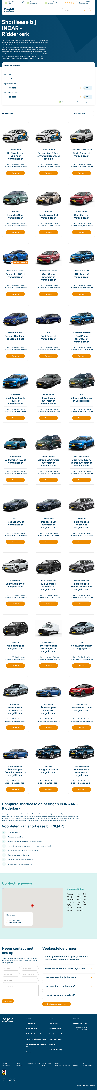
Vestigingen (53, 1023)
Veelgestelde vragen (56, 1050)
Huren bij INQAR (55, 1029)
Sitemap (37, 1063)
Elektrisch (29, 1052)
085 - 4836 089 (14, 920)
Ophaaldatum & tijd (10, 84)
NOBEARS (92, 1085)
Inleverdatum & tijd (10, 93)
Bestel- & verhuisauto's (33, 1034)
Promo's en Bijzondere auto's (36, 1039)
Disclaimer (30, 1063)
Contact (52, 1044)
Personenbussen (31, 1029)
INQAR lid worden (55, 1039)
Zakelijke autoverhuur (56, 1034)
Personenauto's (31, 1023)
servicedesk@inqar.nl (16, 922)
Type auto (7, 75)
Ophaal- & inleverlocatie (12, 66)
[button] (81, 88)
